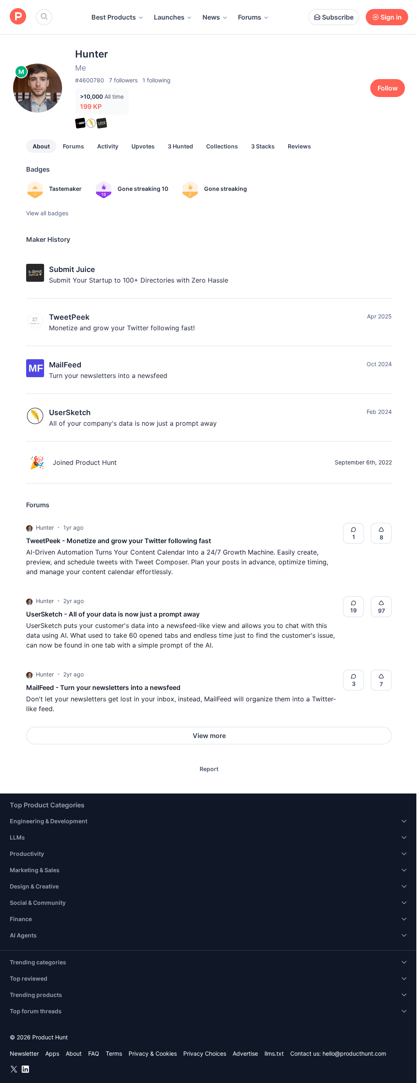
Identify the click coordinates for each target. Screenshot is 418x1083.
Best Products (113, 17)
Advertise (245, 1053)
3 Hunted (180, 146)
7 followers (123, 80)
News (211, 17)
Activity (107, 146)
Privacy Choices (204, 1053)
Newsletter (24, 1053)
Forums (249, 17)
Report (209, 768)
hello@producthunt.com (354, 1053)
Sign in (391, 17)
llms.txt (274, 1053)
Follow (388, 88)
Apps (52, 1053)
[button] (29, 527)
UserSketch (70, 412)
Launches (169, 17)
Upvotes (143, 146)
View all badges (47, 213)
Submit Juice (72, 269)
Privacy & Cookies (153, 1053)
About (41, 146)
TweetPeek (69, 317)
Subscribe (338, 17)
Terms (114, 1053)
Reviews (299, 146)
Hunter (45, 527)
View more (209, 736)
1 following (156, 80)
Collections (222, 146)
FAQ (93, 1053)
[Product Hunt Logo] (18, 17)
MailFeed (65, 364)
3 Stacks (263, 146)
